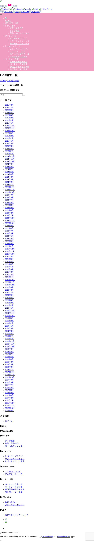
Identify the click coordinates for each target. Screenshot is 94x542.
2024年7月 (9, 169)
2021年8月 (9, 259)
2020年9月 (9, 287)
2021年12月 (10, 249)
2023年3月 (9, 210)
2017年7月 (9, 385)
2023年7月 (9, 200)
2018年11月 (10, 344)
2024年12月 (10, 156)
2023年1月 (9, 215)
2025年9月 (9, 133)
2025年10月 (10, 131)
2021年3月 (9, 272)
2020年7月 (9, 292)
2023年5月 (9, 205)
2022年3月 (9, 241)
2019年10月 (10, 316)
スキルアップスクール (19, 54)
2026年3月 (9, 118)
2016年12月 (10, 403)
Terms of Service (63, 537)
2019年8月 (9, 321)
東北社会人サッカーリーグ (16, 515)
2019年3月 (9, 334)
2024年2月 (9, 182)
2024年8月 (9, 167)
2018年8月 (9, 352)
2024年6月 (9, 172)
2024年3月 (9, 179)
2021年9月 (9, 256)
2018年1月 (9, 370)
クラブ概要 (15, 31)
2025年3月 (9, 149)
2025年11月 (10, 128)
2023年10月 (10, 192)
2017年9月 (9, 380)
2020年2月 (9, 305)
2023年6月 (9, 203)
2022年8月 (9, 228)
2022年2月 (9, 244)
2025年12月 (10, 125)
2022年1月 (9, 246)
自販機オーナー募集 (18, 69)
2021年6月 (9, 264)
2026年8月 (9, 105)
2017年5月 (9, 390)
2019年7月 (9, 323)
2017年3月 (9, 395)
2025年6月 (9, 141)
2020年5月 (9, 298)
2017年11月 (10, 375)
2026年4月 (9, 115)
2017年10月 (10, 377)
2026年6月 (9, 110)
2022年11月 (10, 220)
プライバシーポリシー (14, 505)
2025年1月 (9, 154)
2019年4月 (9, 331)
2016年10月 (10, 408)
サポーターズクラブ (18, 38)
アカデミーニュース (18, 56)
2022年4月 (9, 238)
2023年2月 (9, 213)
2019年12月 (10, 310)
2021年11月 (10, 251)
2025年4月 (9, 146)
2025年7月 (9, 138)
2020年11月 (10, 282)
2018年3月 (9, 364)
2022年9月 (9, 226)
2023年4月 (9, 208)
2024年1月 (9, 185)
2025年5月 (9, 143)
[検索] (24, 95)
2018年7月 (9, 354)
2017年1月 (9, 400)
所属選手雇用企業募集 (19, 67)
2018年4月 (9, 362)
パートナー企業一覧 (18, 62)
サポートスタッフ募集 (19, 44)
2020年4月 (9, 300)
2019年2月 (9, 336)
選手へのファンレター (19, 33)
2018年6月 (9, 357)
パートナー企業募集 (18, 64)
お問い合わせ (11, 502)
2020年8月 (9, 290)
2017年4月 (9, 393)
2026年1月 (9, 123)
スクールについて (17, 51)
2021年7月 (9, 262)
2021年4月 (9, 269)
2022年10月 (10, 223)
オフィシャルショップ (19, 41)
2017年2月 (9, 398)
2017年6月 (9, 387)
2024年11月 (10, 159)
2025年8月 (9, 136)
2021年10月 (10, 254)
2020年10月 (10, 285)
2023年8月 (9, 197)
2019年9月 (9, 318)
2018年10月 (10, 346)
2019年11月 (10, 313)
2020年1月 (9, 308)
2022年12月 (10, 218)
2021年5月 (9, 267)
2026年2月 (9, 120)
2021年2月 (9, 274)
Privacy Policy (47, 537)
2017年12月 (10, 372)
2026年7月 (9, 107)
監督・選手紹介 (17, 28)
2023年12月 (10, 187)
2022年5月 (9, 236)
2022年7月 (9, 231)
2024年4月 (9, 177)
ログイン (9, 421)
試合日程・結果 (12, 23)
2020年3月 (9, 303)
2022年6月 (9, 233)
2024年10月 (10, 161)
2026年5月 (9, 113)
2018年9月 (9, 349)
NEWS (8, 21)
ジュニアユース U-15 (19, 49)
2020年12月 (10, 280)
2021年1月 (9, 277)
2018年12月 (10, 341)
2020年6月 (9, 295)
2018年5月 (9, 359)
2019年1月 (9, 339)
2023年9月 (9, 195)
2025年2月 (9, 151)
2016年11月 (10, 405)
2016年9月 (9, 411)
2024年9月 (9, 164)
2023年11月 (10, 190)
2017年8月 (9, 382)
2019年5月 (9, 328)
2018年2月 (9, 367)
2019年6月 (9, 326)
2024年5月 (9, 174)
